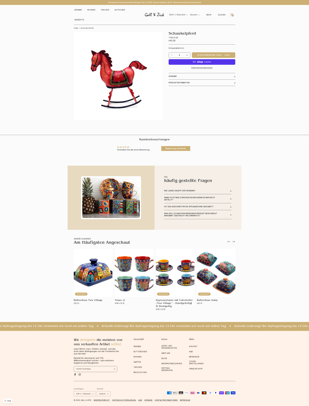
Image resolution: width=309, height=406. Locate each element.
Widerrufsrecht (102, 400)
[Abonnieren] (114, 369)
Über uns (165, 353)
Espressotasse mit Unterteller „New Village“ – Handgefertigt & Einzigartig (174, 303)
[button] (78, 10)
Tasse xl (120, 300)
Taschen (138, 367)
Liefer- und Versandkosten (169, 347)
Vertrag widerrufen (167, 369)
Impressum (194, 357)
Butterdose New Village (88, 300)
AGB (191, 352)
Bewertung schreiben (175, 148)
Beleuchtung (140, 372)
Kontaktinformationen (166, 400)
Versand (148, 400)
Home (76, 28)
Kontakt (193, 346)
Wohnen (138, 357)
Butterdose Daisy (207, 300)
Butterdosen (140, 352)
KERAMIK (137, 346)
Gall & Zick (86, 400)
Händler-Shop (196, 369)
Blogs (164, 358)
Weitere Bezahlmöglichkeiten (202, 68)
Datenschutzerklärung (124, 400)
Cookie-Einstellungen (196, 362)
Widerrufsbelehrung (171, 364)
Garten (137, 362)
